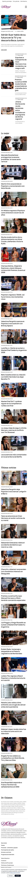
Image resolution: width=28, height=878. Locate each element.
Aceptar (17, 875)
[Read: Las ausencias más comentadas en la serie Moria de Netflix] (14, 443)
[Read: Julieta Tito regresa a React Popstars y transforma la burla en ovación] (14, 664)
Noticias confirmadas (9, 332)
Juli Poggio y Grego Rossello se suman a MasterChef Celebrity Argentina (13, 625)
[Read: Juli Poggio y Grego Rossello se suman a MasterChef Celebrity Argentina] (14, 611)
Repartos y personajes (7, 1)
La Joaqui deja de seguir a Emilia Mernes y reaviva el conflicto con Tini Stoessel (13, 430)
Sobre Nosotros (23, 1)
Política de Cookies (6, 867)
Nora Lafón (20, 55)
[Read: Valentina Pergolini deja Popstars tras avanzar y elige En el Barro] (14, 478)
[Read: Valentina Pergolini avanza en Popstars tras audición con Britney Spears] (14, 310)
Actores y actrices (6, 852)
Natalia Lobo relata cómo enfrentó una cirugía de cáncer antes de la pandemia (13, 704)
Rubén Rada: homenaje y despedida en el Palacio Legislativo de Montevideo (11, 651)
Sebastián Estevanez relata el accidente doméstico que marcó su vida (13, 545)
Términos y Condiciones (7, 865)
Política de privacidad (15, 872)
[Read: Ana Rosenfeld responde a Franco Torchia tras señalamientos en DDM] (14, 771)
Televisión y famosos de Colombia (6, 62)
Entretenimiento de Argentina (11, 139)
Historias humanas (8, 500)
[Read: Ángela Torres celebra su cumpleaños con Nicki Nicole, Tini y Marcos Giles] (14, 744)
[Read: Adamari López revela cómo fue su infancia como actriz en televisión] (14, 717)
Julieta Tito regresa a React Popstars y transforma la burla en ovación (13, 678)
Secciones (4, 843)
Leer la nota (4, 49)
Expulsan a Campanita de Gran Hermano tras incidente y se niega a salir (21, 62)
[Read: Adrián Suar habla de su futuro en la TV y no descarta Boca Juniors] (14, 22)
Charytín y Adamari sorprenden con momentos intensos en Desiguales (13, 571)
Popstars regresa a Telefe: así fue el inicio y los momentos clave (12, 297)
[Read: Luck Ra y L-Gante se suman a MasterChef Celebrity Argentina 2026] (14, 336)
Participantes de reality (7, 850)
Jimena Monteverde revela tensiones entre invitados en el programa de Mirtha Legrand (20, 110)
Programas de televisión (7, 854)
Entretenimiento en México (8, 84)
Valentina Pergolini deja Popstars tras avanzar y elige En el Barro (13, 491)
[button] (26, 7)
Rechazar (11, 875)
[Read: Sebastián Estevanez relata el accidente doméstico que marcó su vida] (14, 531)
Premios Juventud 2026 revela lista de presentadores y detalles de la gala (21, 85)
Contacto (3, 860)
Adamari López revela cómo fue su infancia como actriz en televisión (13, 731)
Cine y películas (16, 1)
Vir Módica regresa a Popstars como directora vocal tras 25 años (13, 212)
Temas (3, 845)
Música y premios (8, 580)
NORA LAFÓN (20, 31)
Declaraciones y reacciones (7, 110)
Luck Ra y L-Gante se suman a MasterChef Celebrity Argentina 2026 (14, 350)
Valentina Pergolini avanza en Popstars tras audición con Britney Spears (12, 323)
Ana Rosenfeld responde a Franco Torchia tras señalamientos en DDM (11, 784)
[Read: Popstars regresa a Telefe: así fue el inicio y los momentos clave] (14, 283)
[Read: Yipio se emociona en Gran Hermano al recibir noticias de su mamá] (14, 504)
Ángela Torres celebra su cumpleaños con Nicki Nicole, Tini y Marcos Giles (13, 758)
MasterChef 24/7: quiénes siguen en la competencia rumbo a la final (11, 403)
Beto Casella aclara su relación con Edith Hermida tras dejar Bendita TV (13, 377)
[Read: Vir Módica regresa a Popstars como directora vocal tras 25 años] (14, 199)
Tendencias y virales (9, 278)
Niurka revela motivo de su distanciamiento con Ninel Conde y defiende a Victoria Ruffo (12, 240)
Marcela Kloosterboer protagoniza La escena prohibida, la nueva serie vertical (11, 158)
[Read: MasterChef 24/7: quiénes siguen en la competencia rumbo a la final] (14, 390)
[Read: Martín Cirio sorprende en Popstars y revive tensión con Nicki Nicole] (14, 172)
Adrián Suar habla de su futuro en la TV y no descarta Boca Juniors (13, 37)
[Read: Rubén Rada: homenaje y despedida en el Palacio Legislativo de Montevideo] (14, 638)
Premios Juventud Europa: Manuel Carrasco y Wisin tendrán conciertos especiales (13, 598)
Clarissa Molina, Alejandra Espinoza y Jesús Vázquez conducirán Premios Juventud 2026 (13, 269)
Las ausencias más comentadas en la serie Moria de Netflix (14, 456)
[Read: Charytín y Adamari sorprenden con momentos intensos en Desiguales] (14, 558)
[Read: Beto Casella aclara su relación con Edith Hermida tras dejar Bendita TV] (14, 363)
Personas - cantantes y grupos (9, 847)
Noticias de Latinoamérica (10, 633)
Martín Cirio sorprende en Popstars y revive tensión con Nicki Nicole (13, 186)
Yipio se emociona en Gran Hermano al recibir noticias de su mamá (13, 518)
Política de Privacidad (7, 863)
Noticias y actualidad (9, 17)
